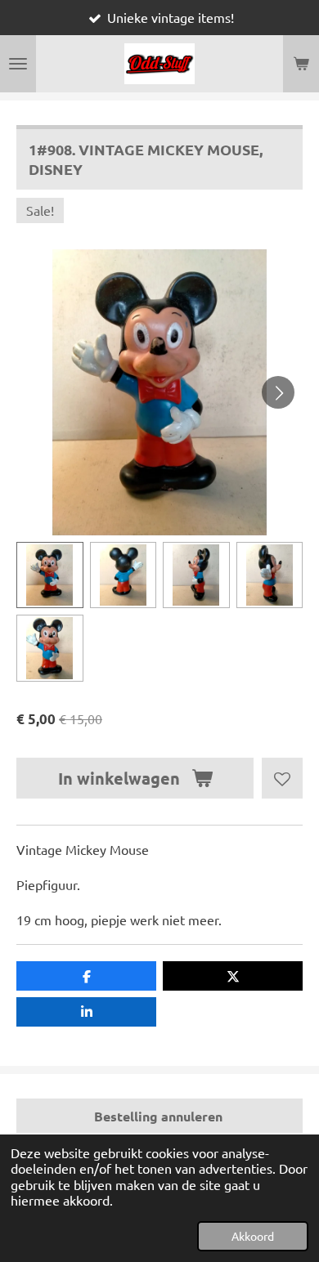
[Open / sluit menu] (18, 63)
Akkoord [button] (252, 1235)
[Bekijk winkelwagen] (301, 63)
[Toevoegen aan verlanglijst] (282, 778)
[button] (49, 575)
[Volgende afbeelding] (278, 392)
